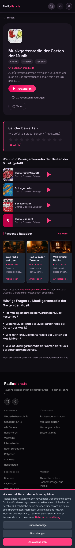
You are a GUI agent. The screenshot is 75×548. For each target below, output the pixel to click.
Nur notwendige (38, 525)
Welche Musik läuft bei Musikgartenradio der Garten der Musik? (34, 325)
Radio (12, 6)
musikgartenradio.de (23, 67)
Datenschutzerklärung (47, 517)
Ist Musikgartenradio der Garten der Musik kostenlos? (32, 314)
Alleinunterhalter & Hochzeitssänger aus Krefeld (51, 481)
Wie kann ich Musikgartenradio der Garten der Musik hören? (35, 336)
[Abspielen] (49, 174)
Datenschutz (11, 488)
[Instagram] (7, 401)
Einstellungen (37, 533)
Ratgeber (9, 454)
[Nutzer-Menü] (69, 6)
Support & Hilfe (48, 432)
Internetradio (11, 443)
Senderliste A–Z (13, 421)
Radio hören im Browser (33, 289)
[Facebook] (15, 401)
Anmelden (9, 459)
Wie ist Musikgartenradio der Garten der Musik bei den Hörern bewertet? (35, 348)
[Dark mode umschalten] (60, 6)
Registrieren (11, 464)
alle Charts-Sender (32, 357)
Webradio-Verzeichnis (56, 357)
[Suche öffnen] (51, 6)
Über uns (9, 478)
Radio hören (10, 432)
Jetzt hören (24, 88)
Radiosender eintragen (52, 416)
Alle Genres (10, 427)
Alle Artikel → (64, 233)
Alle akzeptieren (37, 541)
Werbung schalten (50, 427)
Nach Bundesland (14, 448)
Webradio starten (49, 421)
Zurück (10, 17)
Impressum (10, 483)
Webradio (9, 437)
